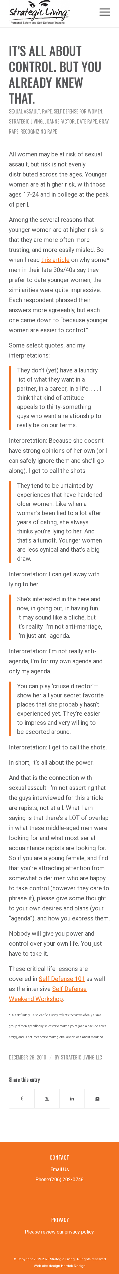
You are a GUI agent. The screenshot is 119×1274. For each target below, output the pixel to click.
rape (47, 111)
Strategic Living (26, 121)
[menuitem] (101, 12)
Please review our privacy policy (59, 1232)
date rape (87, 121)
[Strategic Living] (49, 12)
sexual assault (24, 111)
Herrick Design (73, 1266)
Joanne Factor (60, 121)
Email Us (59, 1169)
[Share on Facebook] (21, 1098)
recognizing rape (38, 131)
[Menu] (101, 12)
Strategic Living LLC (81, 1057)
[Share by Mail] (97, 1098)
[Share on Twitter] (47, 1098)
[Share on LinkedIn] (72, 1098)
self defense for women (78, 111)
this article (55, 260)
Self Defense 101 (62, 979)
